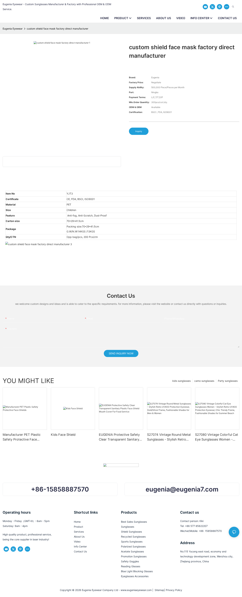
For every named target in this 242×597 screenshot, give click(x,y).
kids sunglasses (181, 380)
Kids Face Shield (63, 434)
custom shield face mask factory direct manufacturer (57, 28)
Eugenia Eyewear (12, 28)
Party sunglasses (228, 380)
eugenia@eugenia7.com (182, 489)
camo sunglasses (204, 380)
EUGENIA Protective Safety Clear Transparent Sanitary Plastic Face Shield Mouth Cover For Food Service (119, 437)
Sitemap (158, 590)
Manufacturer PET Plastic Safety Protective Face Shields (22, 437)
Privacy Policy (174, 590)
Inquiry (138, 131)
